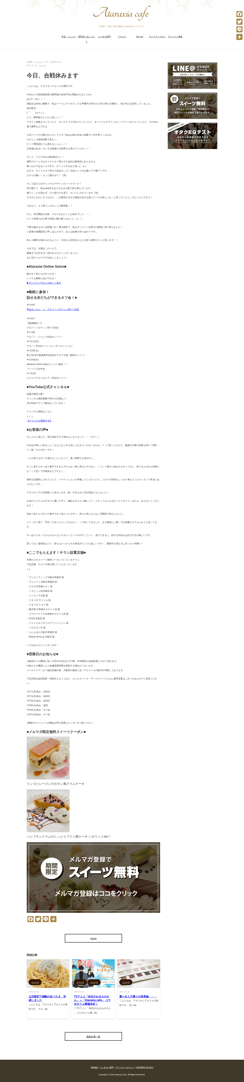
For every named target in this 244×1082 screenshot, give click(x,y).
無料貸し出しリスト (86, 39)
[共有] (239, 37)
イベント (80, 982)
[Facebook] (239, 14)
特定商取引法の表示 (144, 1067)
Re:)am (139, 36)
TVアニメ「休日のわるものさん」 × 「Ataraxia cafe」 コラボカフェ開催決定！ (92, 1000)
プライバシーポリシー (124, 1067)
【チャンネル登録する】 (39, 420)
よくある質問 (104, 36)
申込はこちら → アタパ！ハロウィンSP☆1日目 (53, 309)
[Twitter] (239, 22)
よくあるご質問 (106, 1067)
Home (93, 938)
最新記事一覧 (93, 1036)
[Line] (239, 29)
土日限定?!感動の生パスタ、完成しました (47, 998)
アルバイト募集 (175, 36)
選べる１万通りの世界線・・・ (138, 996)
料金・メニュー (69, 36)
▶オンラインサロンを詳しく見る (44, 282)
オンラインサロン (157, 36)
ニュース (42, 65)
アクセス (122, 36)
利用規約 (94, 1067)
